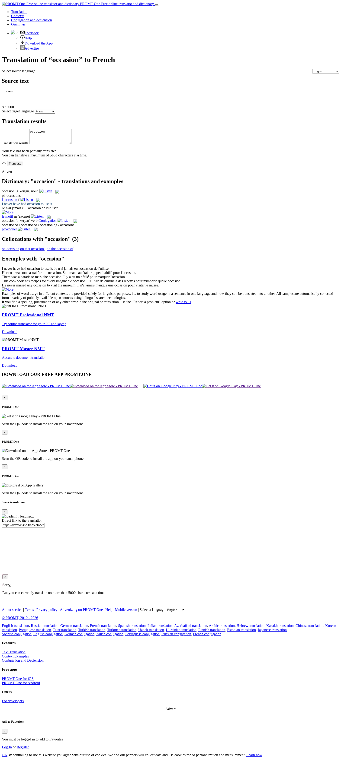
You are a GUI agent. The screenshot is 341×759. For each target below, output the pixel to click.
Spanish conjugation (17, 634)
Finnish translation (211, 630)
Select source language (18, 71)
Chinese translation (309, 626)
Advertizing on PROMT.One (81, 610)
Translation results (15, 143)
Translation (19, 12)
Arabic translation (222, 626)
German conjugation (79, 634)
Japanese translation (272, 630)
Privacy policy (47, 610)
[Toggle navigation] (156, 5)
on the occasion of (60, 249)
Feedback (32, 33)
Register (23, 747)
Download (9, 332)
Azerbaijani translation (190, 626)
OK (4, 755)
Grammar (18, 24)
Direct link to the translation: (22, 520)
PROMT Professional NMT (28, 314)
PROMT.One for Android (21, 683)
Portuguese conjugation (142, 634)
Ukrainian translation (181, 630)
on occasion (10, 249)
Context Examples (15, 656)
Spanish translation (132, 626)
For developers (13, 701)
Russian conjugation (176, 634)
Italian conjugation (109, 634)
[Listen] (45, 191)
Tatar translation (64, 630)
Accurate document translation (24, 357)
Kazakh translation (280, 626)
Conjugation (31, 20)
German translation (74, 626)
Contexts (17, 16)
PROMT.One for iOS (18, 679)
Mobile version (126, 610)
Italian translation (160, 626)
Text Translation (14, 652)
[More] (7, 289)
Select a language (152, 610)
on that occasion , (33, 249)
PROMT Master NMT (23, 348)
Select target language (18, 111)
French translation (103, 626)
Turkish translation (91, 630)
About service (12, 610)
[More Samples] (7, 212)
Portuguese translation (35, 630)
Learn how (254, 755)
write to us (183, 302)
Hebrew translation (250, 626)
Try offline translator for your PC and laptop (34, 324)
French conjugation (207, 634)
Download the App (39, 43)
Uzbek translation (151, 630)
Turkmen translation (121, 630)
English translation (15, 626)
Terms (29, 610)
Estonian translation (241, 630)
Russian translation (44, 626)
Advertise (32, 48)
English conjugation (48, 634)
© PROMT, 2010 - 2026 (20, 618)
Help (28, 38)
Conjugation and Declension (23, 660)
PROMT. (116, 4)
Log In (7, 747)
